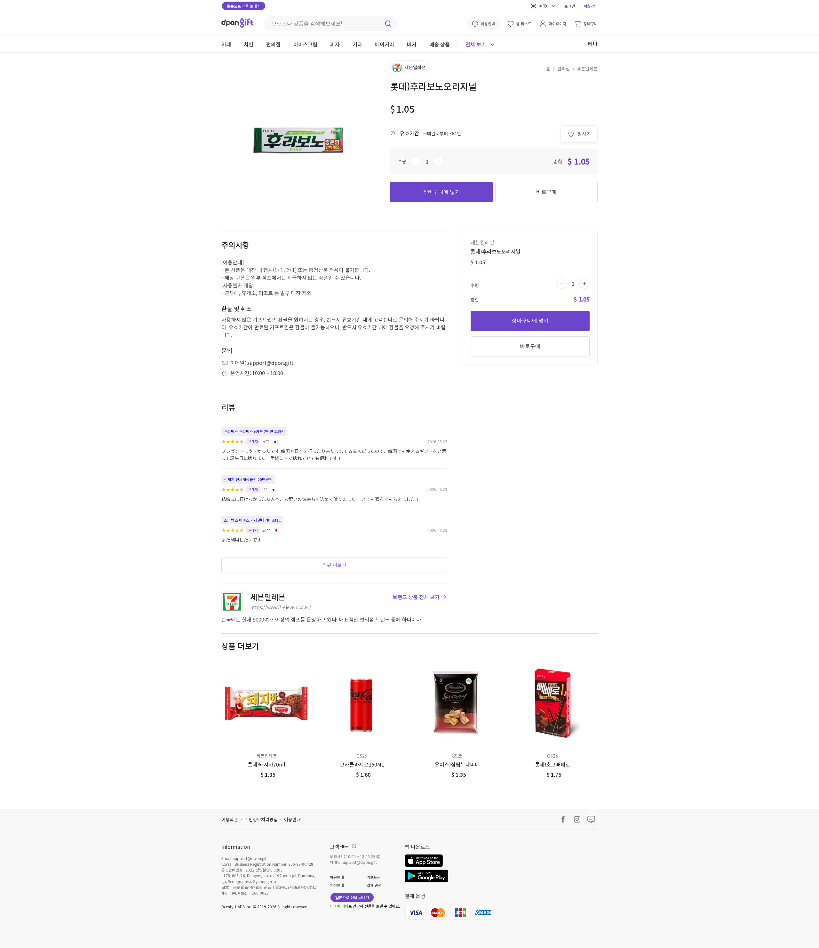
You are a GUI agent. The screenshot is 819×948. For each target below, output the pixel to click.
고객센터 (340, 846)
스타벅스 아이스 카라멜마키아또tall (252, 520)
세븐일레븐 (587, 68)
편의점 (563, 68)
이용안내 (292, 819)
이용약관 (229, 819)
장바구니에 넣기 (441, 192)
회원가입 (591, 6)
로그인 (569, 6)
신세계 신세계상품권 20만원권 (248, 479)
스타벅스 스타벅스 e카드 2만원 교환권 (254, 431)
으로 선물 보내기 (243, 6)
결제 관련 (374, 885)
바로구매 (546, 192)
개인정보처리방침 (261, 819)
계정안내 (337, 885)
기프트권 (374, 877)
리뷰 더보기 (334, 564)
